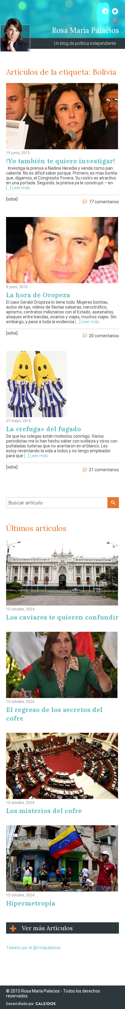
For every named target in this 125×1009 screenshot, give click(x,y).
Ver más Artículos (47, 928)
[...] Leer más (18, 187)
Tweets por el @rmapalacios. (34, 947)
